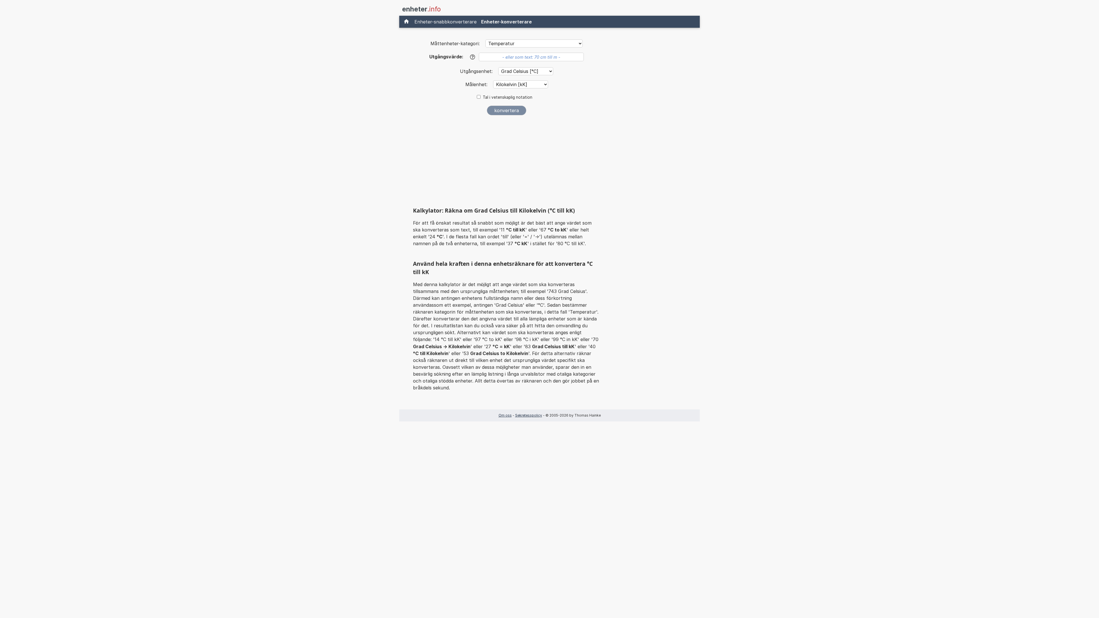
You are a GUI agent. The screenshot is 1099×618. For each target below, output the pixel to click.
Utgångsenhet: (477, 71)
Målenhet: (477, 84)
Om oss (505, 415)
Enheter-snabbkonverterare (445, 22)
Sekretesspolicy (528, 415)
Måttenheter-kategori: (455, 43)
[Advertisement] (507, 162)
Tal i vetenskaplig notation (507, 97)
